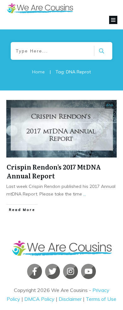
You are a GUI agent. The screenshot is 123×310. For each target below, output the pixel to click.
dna (109, 105)
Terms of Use (101, 299)
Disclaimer (70, 299)
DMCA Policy (39, 299)
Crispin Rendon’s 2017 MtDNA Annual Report (54, 171)
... (84, 194)
